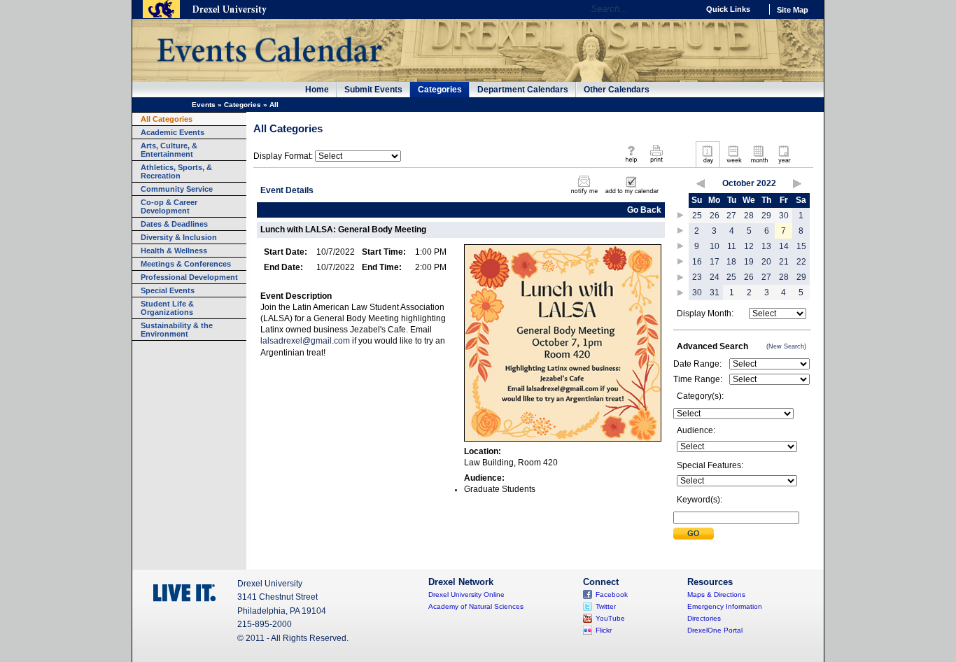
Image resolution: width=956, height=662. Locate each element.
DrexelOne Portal (715, 630)
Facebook (612, 594)
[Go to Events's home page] (269, 69)
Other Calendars (616, 89)
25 (697, 215)
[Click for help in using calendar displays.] (630, 164)
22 (801, 262)
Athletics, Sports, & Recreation (176, 171)
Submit (693, 534)
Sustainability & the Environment (177, 329)
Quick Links (728, 9)
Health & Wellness (174, 250)
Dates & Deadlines (174, 224)
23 (697, 277)
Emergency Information (724, 606)
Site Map (792, 10)
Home (317, 89)
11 (731, 246)
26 (714, 215)
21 (784, 262)
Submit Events (373, 89)
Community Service (177, 189)
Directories (704, 618)
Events (204, 104)
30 (784, 215)
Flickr (604, 630)
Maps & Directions (716, 594)
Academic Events (172, 132)
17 (714, 262)
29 (766, 215)
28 (749, 215)
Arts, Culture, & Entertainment (169, 149)
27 (731, 215)
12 (749, 246)
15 (801, 246)
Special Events (168, 290)
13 (766, 246)
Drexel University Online (466, 594)
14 (784, 246)
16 (697, 262)
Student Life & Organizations (167, 308)
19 (749, 262)
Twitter (606, 606)
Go (684, 9)
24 (714, 277)
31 (714, 292)
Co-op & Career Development (169, 206)
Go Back (644, 210)
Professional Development (189, 277)
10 (714, 246)
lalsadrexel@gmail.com (305, 341)
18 (731, 262)
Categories (440, 89)
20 (766, 262)
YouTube (610, 618)
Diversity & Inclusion (179, 237)
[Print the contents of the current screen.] (656, 164)
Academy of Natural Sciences (475, 606)
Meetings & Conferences (186, 264)
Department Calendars (522, 89)
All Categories (166, 119)
